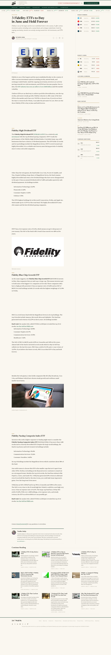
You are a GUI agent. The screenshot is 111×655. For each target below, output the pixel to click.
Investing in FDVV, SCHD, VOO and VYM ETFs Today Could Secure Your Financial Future (60, 574)
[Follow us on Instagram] (22, 624)
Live (70, 3)
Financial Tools (58, 620)
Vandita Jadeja (21, 37)
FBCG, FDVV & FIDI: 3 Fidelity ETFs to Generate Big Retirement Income (29, 574)
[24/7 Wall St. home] (14, 3)
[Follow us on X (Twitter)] (15, 624)
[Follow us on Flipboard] (27, 624)
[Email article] (59, 38)
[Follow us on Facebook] (12, 624)
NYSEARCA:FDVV (39, 134)
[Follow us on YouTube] (20, 624)
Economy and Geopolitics (49, 7)
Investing (15, 7)
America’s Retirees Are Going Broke (88, 120)
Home (40, 620)
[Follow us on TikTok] (25, 624)
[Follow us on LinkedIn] (17, 624)
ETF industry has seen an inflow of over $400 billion (35, 87)
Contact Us (50, 620)
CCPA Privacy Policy (89, 620)
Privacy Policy (80, 620)
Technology (36, 7)
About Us (45, 620)
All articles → (21, 541)
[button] (82, 3)
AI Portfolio (64, 7)
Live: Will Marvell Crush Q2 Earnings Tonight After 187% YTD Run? (88, 83)
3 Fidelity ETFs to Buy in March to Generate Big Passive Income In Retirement (60, 553)
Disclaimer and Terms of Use (69, 620)
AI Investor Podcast (92, 3)
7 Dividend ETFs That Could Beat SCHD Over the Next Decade (59, 595)
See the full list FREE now (25, 326)
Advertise (97, 620)
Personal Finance (25, 7)
